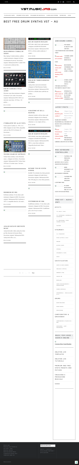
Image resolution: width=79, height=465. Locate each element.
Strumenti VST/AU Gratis (22, 15)
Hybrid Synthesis (61, 289)
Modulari (59, 280)
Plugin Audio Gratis (9, 15)
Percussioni (59, 310)
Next (33, 273)
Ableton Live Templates (60, 353)
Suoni (69, 15)
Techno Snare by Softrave (14, 154)
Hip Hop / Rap (8, 448)
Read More (7, 67)
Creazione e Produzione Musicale (60, 377)
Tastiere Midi (63, 15)
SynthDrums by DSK (36, 201)
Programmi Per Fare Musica (37, 15)
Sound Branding (67, 344)
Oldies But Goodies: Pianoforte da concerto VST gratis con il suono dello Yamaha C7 (63, 123)
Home (6, 1)
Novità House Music (10, 451)
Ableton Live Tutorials (60, 360)
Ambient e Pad (60, 272)
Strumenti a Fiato (61, 252)
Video (57, 384)
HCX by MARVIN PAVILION (38, 42)
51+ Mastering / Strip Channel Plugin (62, 221)
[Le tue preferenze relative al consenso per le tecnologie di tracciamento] (76, 462)
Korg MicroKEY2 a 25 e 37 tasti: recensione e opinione (64, 170)
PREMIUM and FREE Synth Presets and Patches (63, 368)
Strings (58, 249)
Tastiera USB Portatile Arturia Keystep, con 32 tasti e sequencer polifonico (63, 160)
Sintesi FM (59, 276)
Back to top (7, 461)
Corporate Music (59, 344)
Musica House (8, 450)
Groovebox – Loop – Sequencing (61, 327)
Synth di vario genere (62, 265)
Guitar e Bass (60, 245)
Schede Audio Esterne (52, 15)
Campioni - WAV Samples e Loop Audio (68, 131)
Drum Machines (60, 302)
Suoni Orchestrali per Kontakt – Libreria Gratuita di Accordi (64, 138)
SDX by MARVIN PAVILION (37, 134)
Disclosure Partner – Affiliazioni (47, 451)
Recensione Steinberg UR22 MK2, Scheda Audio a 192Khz (68, 68)
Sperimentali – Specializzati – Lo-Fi (64, 294)
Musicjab (7, 445)
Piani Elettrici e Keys (62, 237)
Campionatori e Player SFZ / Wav (64, 322)
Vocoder (58, 225)
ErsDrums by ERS (10, 192)
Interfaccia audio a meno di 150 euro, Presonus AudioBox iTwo (68, 95)
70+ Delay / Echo (61, 211)
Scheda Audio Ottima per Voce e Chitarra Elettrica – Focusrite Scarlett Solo (63, 84)
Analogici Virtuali (61, 268)
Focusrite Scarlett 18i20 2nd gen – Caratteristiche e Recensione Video (64, 48)
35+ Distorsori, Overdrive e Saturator (64, 216)
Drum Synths (59, 306)
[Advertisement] (32, 30)
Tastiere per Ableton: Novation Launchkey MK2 (63, 179)
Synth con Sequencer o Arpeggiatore (62, 285)
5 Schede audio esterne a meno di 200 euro (64, 59)
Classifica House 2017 (10, 453)
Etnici (58, 256)
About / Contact (46, 449)
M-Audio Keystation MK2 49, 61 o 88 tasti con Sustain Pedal (63, 188)
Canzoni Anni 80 (9, 455)
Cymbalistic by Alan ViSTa (15, 123)
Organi (58, 241)
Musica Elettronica (10, 446)
